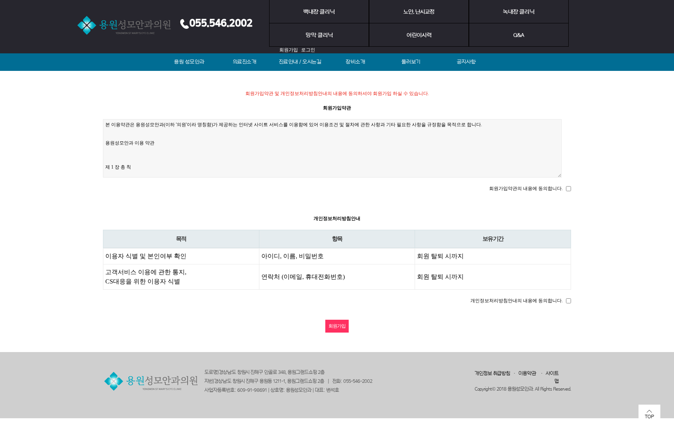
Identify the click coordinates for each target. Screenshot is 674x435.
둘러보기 (410, 62)
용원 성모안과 (189, 62)
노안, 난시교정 (419, 12)
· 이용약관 (523, 373)
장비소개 (355, 62)
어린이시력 (418, 35)
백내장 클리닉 (319, 12)
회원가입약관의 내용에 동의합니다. (526, 188)
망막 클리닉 (319, 35)
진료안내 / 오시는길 (300, 62)
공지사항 (466, 62)
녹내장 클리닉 (518, 12)
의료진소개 (245, 62)
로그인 (308, 50)
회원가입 (288, 50)
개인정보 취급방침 (492, 373)
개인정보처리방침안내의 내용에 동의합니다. (516, 300)
